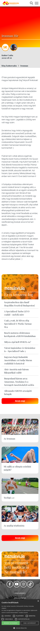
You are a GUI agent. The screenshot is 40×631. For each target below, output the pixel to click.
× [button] (38, 601)
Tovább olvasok (23, 612)
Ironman (24, 65)
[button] (20, 628)
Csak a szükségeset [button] (29, 623)
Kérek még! (20, 401)
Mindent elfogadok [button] (10, 623)
